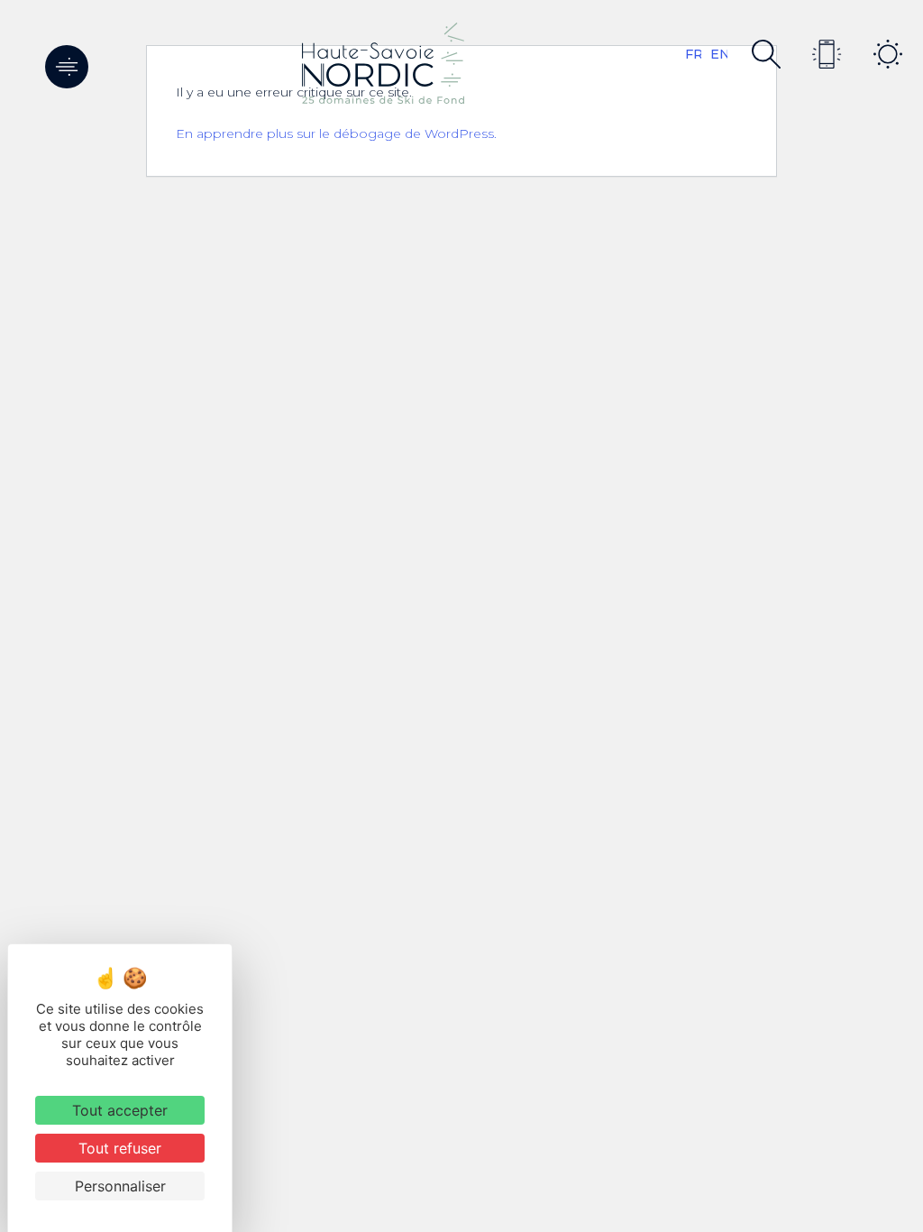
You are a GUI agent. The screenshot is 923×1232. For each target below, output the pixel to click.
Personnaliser (120, 1186)
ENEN (718, 54)
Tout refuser (119, 1148)
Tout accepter (120, 1110)
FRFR (693, 54)
